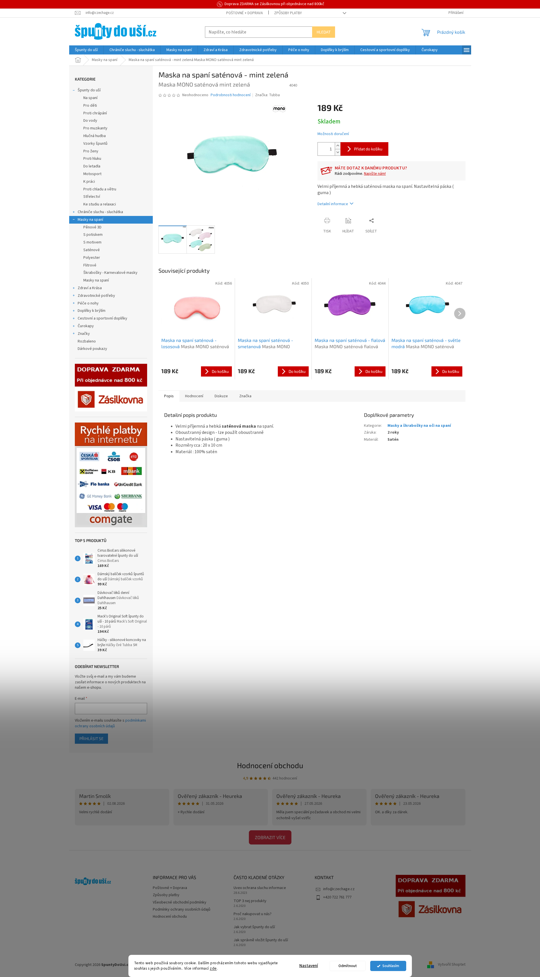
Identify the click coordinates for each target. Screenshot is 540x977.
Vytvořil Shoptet (451, 965)
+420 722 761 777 (337, 897)
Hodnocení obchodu (270, 765)
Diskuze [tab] (221, 396)
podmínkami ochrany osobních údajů (110, 723)
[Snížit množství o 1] (337, 152)
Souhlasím (390, 965)
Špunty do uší (89, 90)
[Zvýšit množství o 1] (337, 145)
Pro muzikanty (95, 128)
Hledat (324, 32)
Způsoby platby (288, 13)
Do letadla (91, 166)
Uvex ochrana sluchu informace (260, 888)
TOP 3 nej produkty (250, 901)
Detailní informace (332, 204)
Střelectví (91, 196)
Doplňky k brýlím (91, 311)
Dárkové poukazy (92, 349)
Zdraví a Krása (90, 288)
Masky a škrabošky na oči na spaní (419, 425)
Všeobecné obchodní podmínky (179, 902)
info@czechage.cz (339, 889)
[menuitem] (86, 49)
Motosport (92, 174)
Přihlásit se (91, 738)
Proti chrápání (95, 113)
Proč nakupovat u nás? (253, 914)
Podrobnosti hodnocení (231, 95)
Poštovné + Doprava (244, 13)
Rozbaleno (87, 341)
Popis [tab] (169, 396)
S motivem (92, 242)
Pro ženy (90, 151)
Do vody (90, 120)
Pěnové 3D (92, 227)
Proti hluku (92, 158)
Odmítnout (347, 965)
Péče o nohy (88, 303)
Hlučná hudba (94, 136)
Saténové (91, 250)
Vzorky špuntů (95, 143)
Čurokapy (86, 326)
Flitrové (89, 265)
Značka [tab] (245, 396)
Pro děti (90, 105)
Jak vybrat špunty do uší (254, 927)
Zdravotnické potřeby (96, 296)
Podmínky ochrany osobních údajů (181, 909)
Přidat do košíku (368, 148)
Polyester (91, 257)
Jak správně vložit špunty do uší (261, 940)
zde (213, 968)
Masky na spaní (90, 219)
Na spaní (90, 98)
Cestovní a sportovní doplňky (102, 318)
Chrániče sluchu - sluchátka (100, 212)
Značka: (267, 95)
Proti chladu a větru (99, 189)
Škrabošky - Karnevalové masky (110, 273)
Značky (84, 334)
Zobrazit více (270, 837)
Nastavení (308, 966)
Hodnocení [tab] (194, 396)
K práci (89, 181)
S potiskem (93, 235)
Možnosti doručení (333, 134)
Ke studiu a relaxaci (99, 204)
